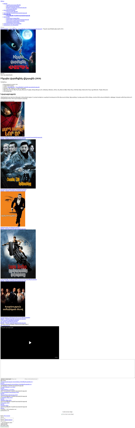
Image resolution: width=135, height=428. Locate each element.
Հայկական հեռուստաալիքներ (12, 23)
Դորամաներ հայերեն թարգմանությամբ (15, 13)
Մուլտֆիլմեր (7, 14)
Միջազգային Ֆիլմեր (9, 10)
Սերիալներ (6, 17)
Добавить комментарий (6, 379)
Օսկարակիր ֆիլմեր (12, 11)
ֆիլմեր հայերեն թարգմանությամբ (16, 7)
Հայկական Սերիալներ (12, 22)
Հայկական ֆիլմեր (11, 9)
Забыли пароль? (8, 419)
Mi (2, 1)
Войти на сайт (4, 424)
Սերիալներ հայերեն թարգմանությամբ (17, 19)
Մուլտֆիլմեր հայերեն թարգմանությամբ (18, 15)
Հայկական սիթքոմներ (12, 18)
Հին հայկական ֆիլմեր (12, 6)
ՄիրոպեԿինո (4, 28)
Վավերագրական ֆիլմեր (13, 5)
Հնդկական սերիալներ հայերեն (15, 21)
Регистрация (7, 415)
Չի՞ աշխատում (5, 325)
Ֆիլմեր (5, 3)
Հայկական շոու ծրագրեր (10, 25)
